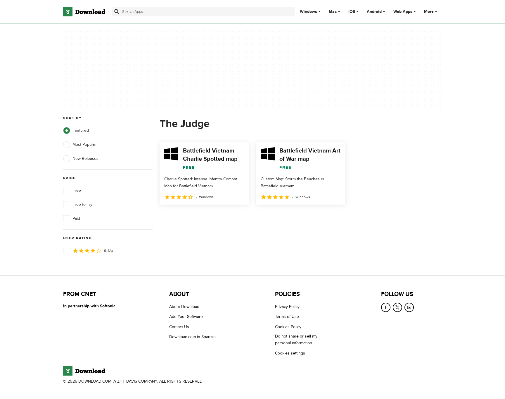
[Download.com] (84, 11)
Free (76, 190)
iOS (351, 12)
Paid (76, 218)
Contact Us (179, 326)
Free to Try (82, 204)
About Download (184, 306)
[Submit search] (117, 11)
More (429, 11)
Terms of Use (287, 316)
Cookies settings (290, 353)
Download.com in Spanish (192, 336)
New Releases (85, 158)
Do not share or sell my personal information (296, 339)
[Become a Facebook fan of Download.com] (385, 307)
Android (374, 12)
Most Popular (84, 144)
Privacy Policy (287, 306)
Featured (80, 130)
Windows (308, 12)
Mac (333, 12)
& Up (108, 250)
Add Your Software (186, 316)
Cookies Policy (288, 326)
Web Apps (402, 12)
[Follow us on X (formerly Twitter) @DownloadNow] (397, 307)
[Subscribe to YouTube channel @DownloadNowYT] (409, 307)
